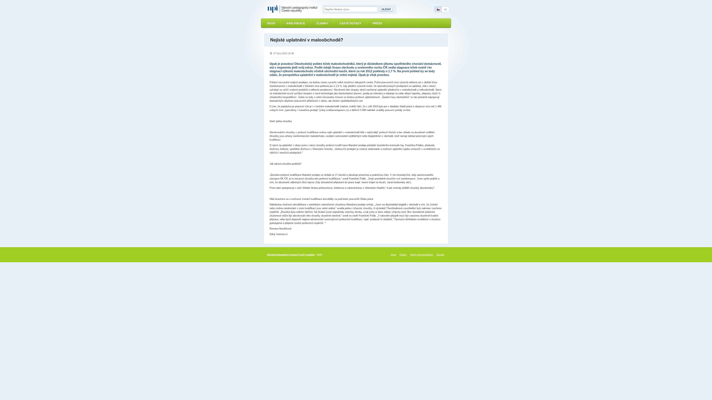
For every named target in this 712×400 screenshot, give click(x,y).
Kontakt (440, 255)
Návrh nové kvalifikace (422, 255)
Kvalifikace (295, 23)
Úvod (271, 23)
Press (377, 23)
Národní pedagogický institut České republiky (291, 255)
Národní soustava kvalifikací (293, 9)
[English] (445, 9)
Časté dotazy (350, 23)
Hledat (386, 9)
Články (322, 23)
